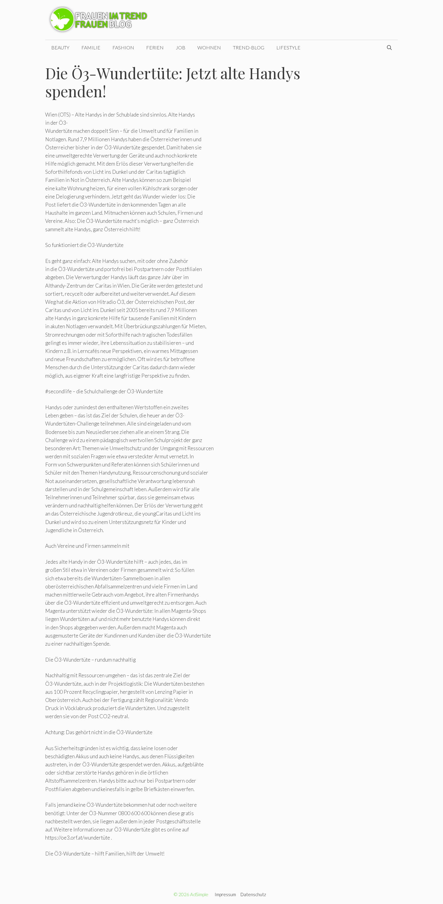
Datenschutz (253, 894)
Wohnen (209, 47)
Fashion (123, 47)
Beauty (60, 47)
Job (180, 47)
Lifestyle (288, 47)
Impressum (225, 894)
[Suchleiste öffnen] (389, 47)
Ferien (155, 47)
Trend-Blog (248, 47)
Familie (90, 47)
